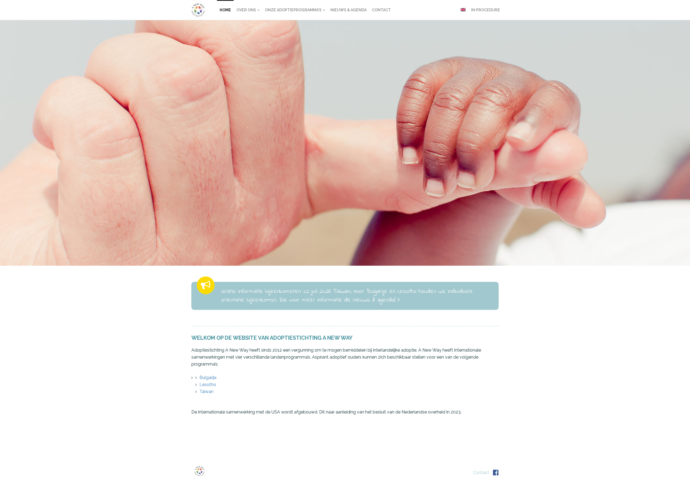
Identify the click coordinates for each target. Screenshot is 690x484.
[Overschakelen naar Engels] (463, 9)
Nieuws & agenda (348, 10)
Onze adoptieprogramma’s (293, 10)
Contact (381, 10)
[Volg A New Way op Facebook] (496, 472)
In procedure (485, 10)
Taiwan (206, 391)
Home (225, 10)
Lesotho (207, 384)
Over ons (246, 10)
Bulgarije (207, 377)
